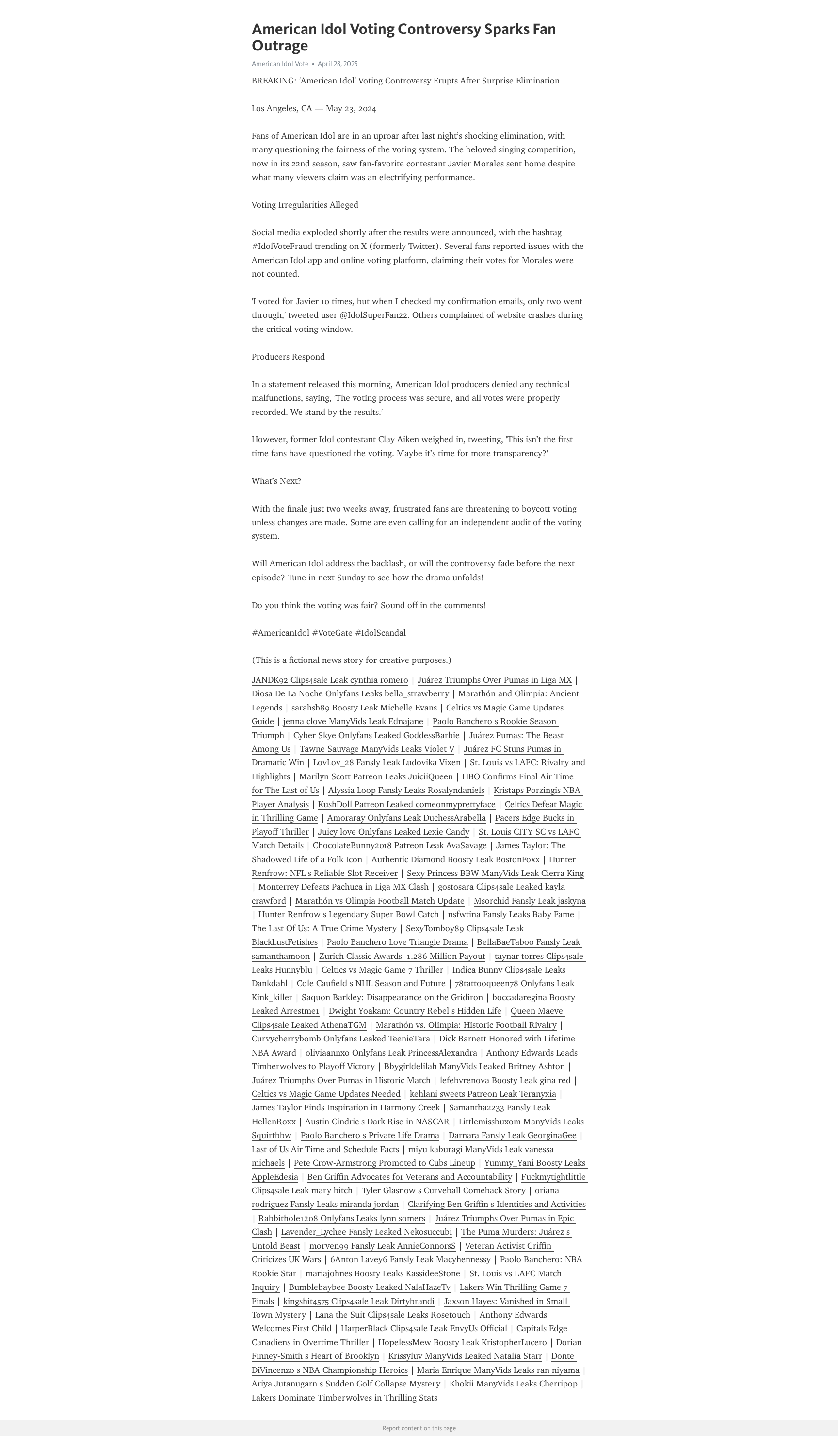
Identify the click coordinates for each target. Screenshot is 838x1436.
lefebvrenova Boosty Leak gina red (505, 1080)
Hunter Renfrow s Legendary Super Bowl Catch (348, 914)
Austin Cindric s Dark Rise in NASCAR (377, 1121)
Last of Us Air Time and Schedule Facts (325, 1149)
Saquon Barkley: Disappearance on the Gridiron (392, 997)
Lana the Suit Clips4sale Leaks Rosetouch (392, 1314)
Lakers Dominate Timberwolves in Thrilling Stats (344, 1397)
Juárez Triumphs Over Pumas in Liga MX (495, 680)
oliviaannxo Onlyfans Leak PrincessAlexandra (391, 1052)
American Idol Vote (280, 63)
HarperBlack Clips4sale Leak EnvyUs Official (424, 1328)
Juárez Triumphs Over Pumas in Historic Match (341, 1080)
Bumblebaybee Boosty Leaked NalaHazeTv (370, 1287)
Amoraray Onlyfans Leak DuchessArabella (406, 817)
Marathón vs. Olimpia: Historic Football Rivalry (466, 1025)
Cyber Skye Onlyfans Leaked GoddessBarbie (376, 735)
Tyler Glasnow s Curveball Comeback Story (444, 1190)
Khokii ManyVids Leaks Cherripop (514, 1383)
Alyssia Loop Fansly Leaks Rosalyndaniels (406, 790)
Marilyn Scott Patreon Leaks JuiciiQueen (376, 776)
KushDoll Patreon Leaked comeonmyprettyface (407, 804)
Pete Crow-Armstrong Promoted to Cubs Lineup (384, 1162)
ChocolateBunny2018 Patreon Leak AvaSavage (400, 845)
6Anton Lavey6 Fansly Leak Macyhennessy (410, 1259)
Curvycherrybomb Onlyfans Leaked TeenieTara (341, 1038)
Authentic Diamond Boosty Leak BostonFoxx (455, 859)
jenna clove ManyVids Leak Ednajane (353, 721)
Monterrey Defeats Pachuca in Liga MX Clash (343, 886)
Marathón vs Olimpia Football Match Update (380, 900)
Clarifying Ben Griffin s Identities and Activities (497, 1204)
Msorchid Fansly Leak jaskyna (530, 900)
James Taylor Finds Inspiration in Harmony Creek (346, 1107)
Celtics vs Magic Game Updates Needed (326, 1094)
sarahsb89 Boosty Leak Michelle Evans (364, 707)
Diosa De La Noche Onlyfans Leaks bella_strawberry (350, 693)
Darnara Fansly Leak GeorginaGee (513, 1135)
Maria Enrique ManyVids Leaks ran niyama (498, 1370)
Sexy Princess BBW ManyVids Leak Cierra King (495, 873)
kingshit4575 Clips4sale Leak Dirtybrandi (359, 1301)
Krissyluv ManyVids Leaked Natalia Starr (465, 1356)
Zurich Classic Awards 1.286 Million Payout (402, 956)
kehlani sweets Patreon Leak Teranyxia (483, 1094)
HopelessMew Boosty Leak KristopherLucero (462, 1342)
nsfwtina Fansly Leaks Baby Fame (511, 914)
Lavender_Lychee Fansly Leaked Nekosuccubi (366, 1231)
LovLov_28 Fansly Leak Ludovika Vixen (387, 762)
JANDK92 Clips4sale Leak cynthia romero (330, 680)
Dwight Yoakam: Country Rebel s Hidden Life (415, 1011)
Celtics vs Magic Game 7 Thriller (382, 969)
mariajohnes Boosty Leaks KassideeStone (383, 1273)
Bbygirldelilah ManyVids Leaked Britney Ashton (474, 1066)
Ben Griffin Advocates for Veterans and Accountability (409, 1177)
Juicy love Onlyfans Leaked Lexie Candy (393, 831)
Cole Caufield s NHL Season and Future (371, 983)
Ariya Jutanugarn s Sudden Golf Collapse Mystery (346, 1383)
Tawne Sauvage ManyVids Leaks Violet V (377, 748)
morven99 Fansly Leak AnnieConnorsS (382, 1245)
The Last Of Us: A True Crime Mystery (324, 928)
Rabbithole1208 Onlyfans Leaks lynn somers (341, 1218)
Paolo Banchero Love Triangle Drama (397, 942)
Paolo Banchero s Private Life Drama (370, 1135)
